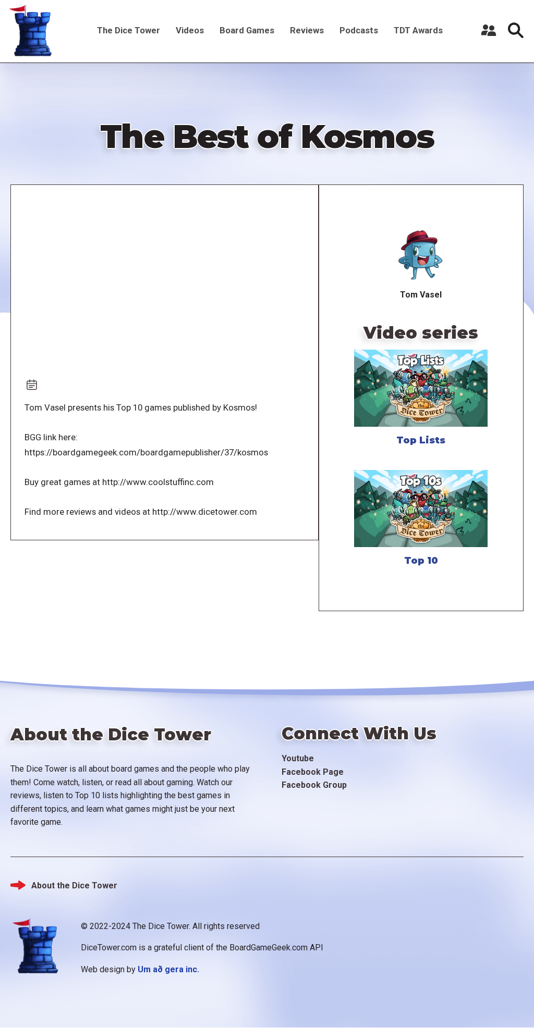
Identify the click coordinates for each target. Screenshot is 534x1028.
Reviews (307, 30)
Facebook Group (314, 785)
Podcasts (358, 30)
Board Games (247, 30)
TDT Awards (418, 30)
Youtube (298, 758)
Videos (190, 30)
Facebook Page (313, 772)
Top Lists (420, 440)
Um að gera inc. (168, 969)
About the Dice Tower (74, 885)
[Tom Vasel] (420, 255)
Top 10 (421, 560)
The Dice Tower (128, 30)
